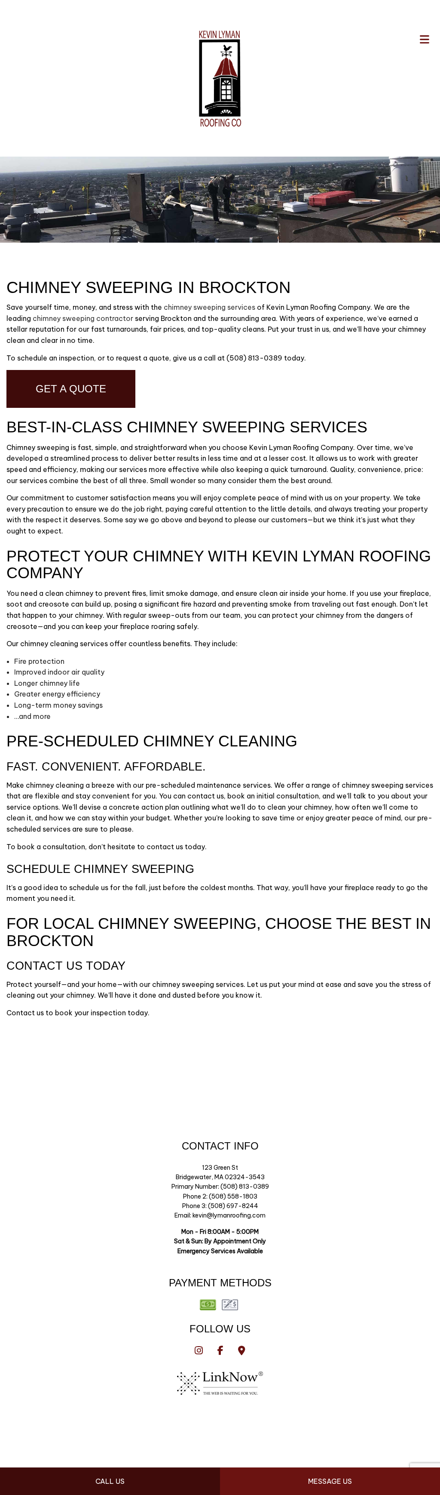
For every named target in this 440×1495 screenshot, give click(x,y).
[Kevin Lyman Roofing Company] (220, 77)
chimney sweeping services (209, 307)
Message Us (330, 1481)
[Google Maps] (242, 1351)
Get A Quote (71, 389)
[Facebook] (220, 1351)
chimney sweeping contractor (83, 318)
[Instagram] (198, 1351)
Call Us (110, 1481)
